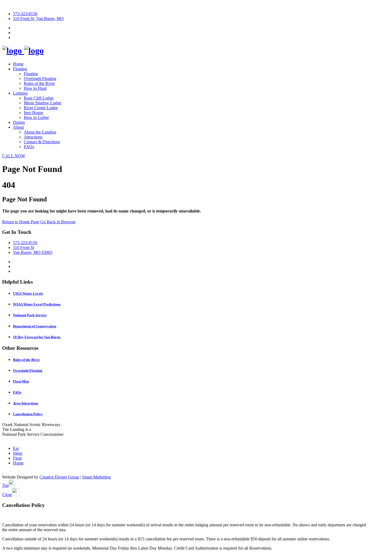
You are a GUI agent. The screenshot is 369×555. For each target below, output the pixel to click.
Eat (16, 448)
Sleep (17, 453)
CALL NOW (13, 156)
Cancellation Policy (28, 414)
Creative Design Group (59, 477)
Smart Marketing (96, 477)
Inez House (33, 112)
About (18, 127)
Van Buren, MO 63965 (32, 252)
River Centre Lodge (41, 107)
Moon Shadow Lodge (42, 103)
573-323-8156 (25, 13)
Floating (20, 69)
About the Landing (40, 132)
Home (18, 64)
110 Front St (23, 247)
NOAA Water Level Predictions (37, 304)
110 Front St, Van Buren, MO (38, 18)
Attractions (33, 137)
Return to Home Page (20, 222)
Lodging (20, 93)
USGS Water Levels (28, 293)
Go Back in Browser (58, 222)
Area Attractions (25, 403)
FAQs (29, 146)
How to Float (35, 88)
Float (17, 458)
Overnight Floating (40, 78)
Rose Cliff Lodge (38, 98)
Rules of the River (39, 83)
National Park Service (30, 315)
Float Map (21, 381)
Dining (19, 122)
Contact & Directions (42, 141)
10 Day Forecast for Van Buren (36, 337)
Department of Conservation (34, 326)
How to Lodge (36, 117)
